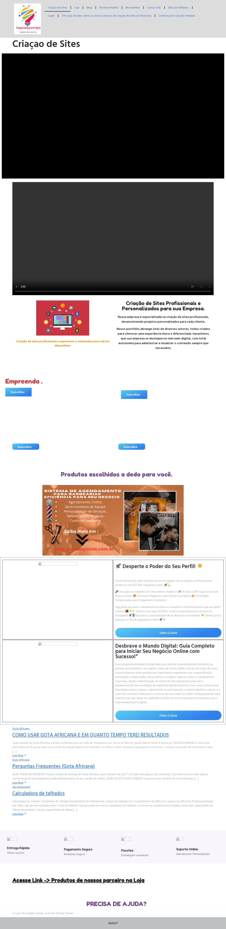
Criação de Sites (57, 7)
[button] (18, 392)
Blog (89, 7)
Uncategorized (21, 787)
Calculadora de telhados (38, 793)
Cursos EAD (154, 7)
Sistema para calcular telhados (177, 15)
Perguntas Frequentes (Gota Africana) (53, 766)
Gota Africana (20, 728)
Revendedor (133, 7)
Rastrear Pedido (108, 7)
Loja (77, 7)
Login (51, 15)
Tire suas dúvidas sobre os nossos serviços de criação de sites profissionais (106, 15)
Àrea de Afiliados (178, 7)
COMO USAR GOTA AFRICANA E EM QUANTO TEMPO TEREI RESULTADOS (90, 735)
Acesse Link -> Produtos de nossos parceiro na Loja (78, 880)
